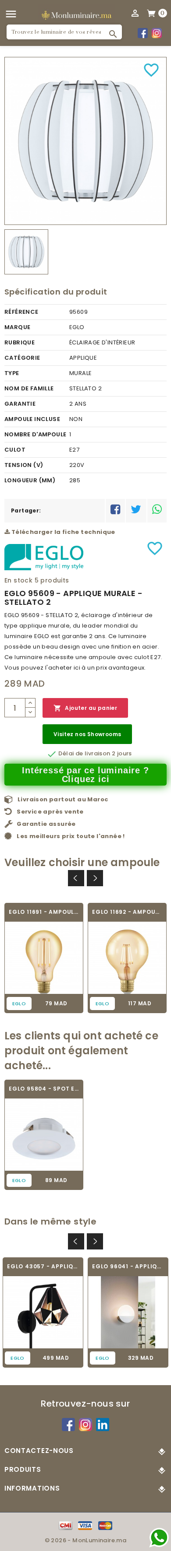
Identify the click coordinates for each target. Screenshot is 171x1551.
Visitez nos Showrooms (87, 734)
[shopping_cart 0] (152, 13)
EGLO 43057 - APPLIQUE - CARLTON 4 (43, 1266)
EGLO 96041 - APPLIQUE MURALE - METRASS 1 (128, 1266)
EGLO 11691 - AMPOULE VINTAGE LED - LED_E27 (44, 912)
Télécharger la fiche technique (62, 532)
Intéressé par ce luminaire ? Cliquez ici (85, 774)
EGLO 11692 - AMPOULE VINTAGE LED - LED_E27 (127, 912)
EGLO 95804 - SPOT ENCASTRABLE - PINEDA (44, 1088)
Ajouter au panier (85, 708)
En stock (18, 580)
